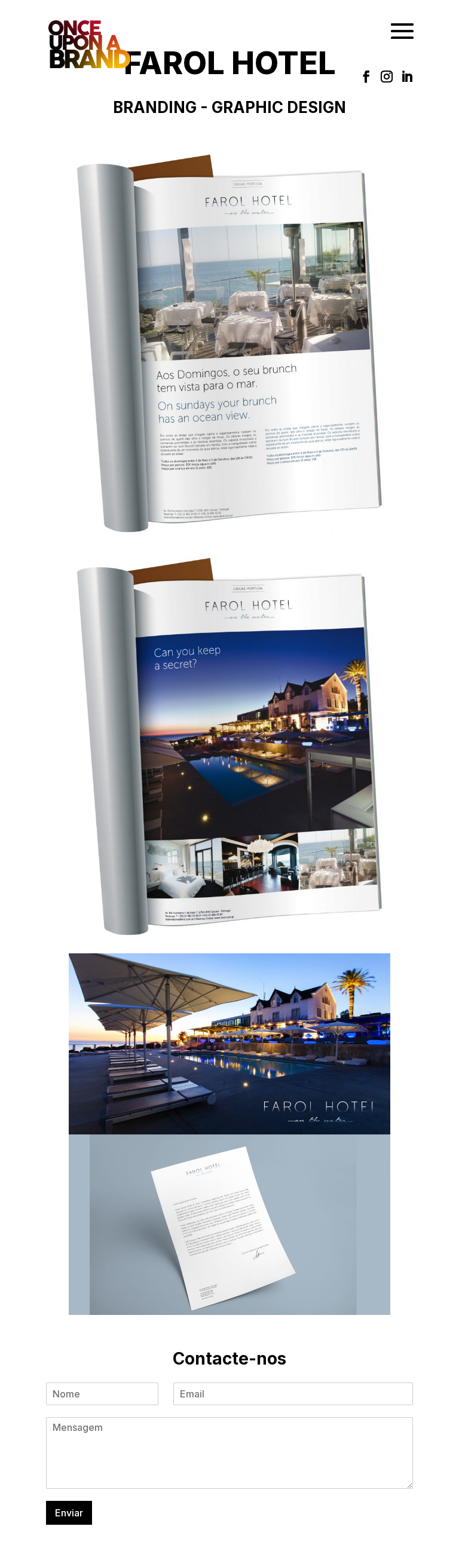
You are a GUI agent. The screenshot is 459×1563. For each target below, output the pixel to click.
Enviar (69, 1513)
